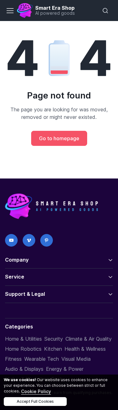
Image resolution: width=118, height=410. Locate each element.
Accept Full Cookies (35, 401)
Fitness (13, 359)
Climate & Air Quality (88, 339)
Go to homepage (59, 138)
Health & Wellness (85, 349)
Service (14, 277)
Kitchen (53, 349)
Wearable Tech (41, 359)
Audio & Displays (24, 369)
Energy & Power (64, 369)
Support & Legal (25, 294)
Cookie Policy (36, 391)
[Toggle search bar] (105, 10)
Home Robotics (23, 349)
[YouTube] (11, 240)
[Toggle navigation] (9, 10)
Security (53, 339)
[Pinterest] (46, 240)
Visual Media (76, 359)
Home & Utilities (23, 339)
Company (17, 260)
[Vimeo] (29, 240)
